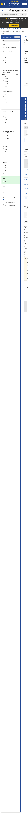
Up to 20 (6, 81)
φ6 (5, 94)
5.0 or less (7, 141)
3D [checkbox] (5, 192)
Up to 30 (6, 83)
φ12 (5, 105)
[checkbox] (10, 55)
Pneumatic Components (6, 30)
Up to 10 (6, 78)
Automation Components (16, 28)
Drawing (25, 291)
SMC (25, 36)
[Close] (25, 18)
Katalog (26, 140)
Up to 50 (6, 86)
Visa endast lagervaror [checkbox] (10, 47)
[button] (24, 4)
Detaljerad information (25, 139)
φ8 (5, 99)
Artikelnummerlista (24, 140)
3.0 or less (7, 138)
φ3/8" (6, 107)
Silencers (16, 30)
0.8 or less (7, 135)
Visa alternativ (6, 126)
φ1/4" (6, 97)
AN (5, 181)
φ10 (5, 102)
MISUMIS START (4, 28)
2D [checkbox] (5, 189)
